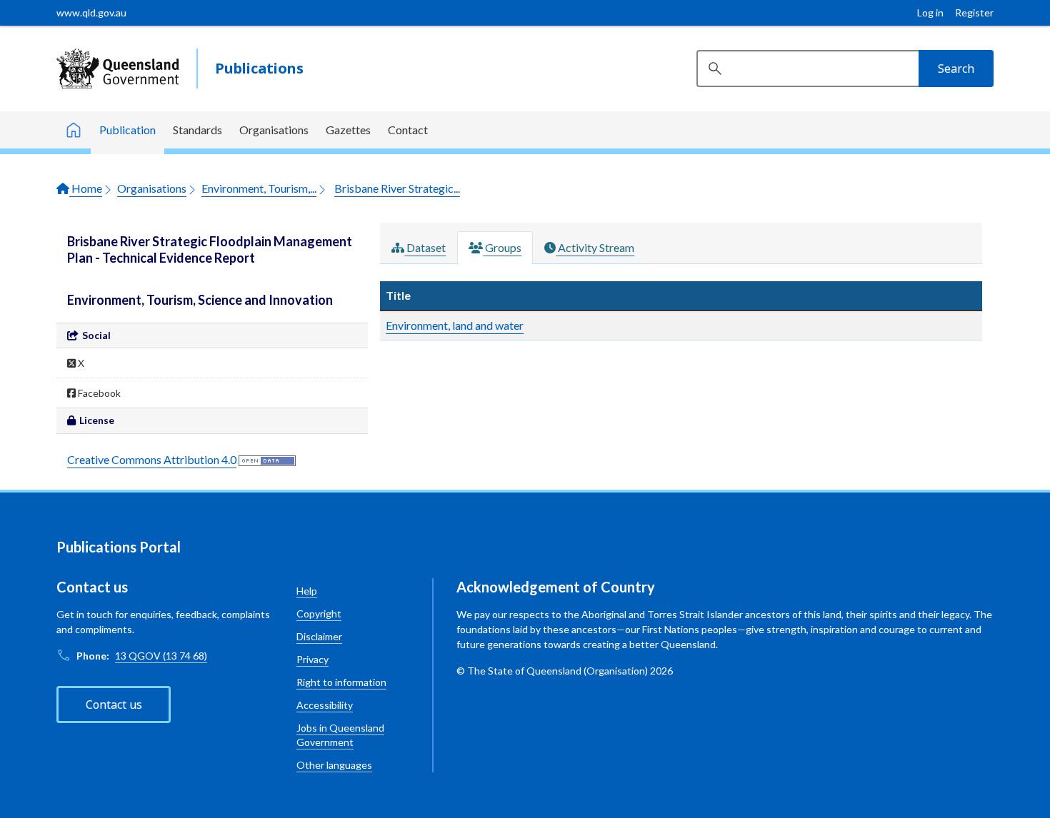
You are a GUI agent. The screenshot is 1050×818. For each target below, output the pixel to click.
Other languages (334, 765)
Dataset (425, 247)
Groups (502, 247)
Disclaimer (319, 636)
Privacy (312, 659)
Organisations (274, 129)
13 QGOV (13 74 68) (161, 656)
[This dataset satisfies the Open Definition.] (267, 459)
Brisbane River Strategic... (397, 188)
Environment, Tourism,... (258, 188)
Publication (127, 129)
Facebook (98, 393)
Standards (197, 129)
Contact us (114, 704)
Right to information (341, 682)
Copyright (318, 613)
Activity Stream (595, 247)
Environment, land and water (455, 325)
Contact (408, 129)
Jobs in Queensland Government (340, 735)
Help (306, 591)
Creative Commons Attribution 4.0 (151, 459)
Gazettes (348, 129)
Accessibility (324, 705)
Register (974, 12)
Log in (930, 12)
